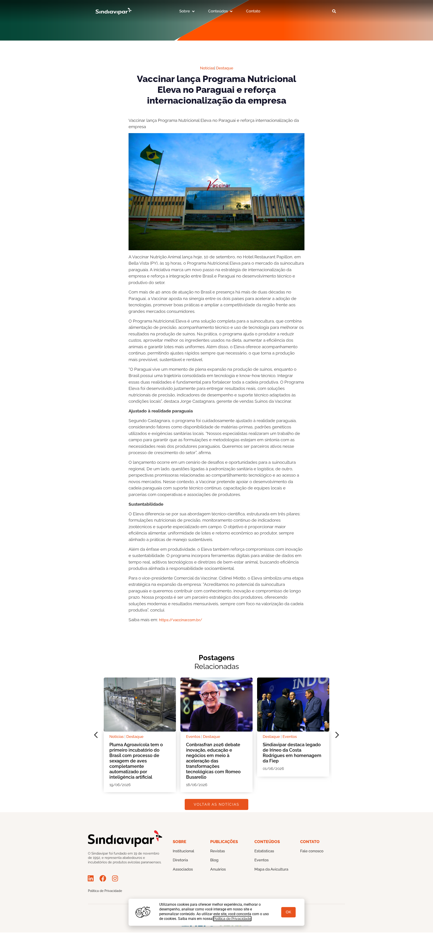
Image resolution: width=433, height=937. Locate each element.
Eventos (193, 736)
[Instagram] (115, 878)
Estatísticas (264, 851)
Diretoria (180, 860)
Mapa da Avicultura (271, 869)
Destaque (224, 68)
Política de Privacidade (105, 891)
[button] (334, 11)
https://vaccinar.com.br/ (180, 620)
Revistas (217, 851)
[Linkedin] (91, 878)
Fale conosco (311, 851)
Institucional (183, 851)
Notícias (207, 68)
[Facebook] (103, 878)
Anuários (218, 869)
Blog (214, 860)
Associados (183, 869)
